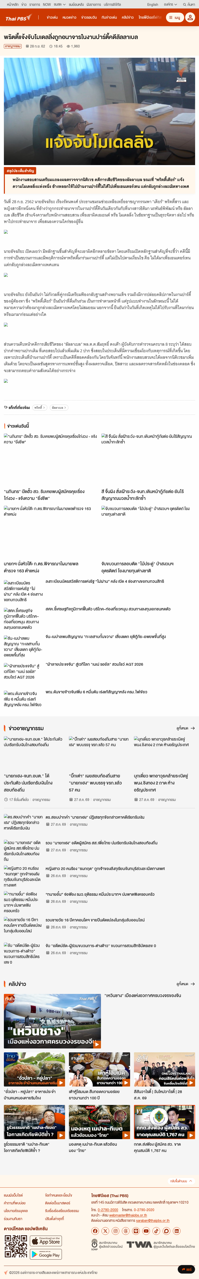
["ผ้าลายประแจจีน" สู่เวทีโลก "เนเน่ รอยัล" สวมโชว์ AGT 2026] (23, 674)
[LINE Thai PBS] (136, 1231)
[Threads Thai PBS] (126, 1231)
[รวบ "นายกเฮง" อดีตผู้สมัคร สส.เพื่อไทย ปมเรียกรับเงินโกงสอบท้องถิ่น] (23, 851)
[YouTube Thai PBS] (146, 1231)
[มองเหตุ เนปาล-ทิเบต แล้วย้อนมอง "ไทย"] (99, 1122)
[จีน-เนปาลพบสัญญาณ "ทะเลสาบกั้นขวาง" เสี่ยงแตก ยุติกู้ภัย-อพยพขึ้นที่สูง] (23, 646)
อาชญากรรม (12, 46)
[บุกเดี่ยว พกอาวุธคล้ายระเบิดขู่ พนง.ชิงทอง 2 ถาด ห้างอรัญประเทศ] (164, 753)
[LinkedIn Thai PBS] (177, 1231)
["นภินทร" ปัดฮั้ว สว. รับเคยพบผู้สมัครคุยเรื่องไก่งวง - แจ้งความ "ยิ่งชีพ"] (51, 459)
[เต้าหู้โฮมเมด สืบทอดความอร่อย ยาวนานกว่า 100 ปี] (99, 1069)
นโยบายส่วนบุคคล (16, 1210)
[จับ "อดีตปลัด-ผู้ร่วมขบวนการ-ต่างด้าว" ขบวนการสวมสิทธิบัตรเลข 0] (23, 953)
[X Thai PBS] (105, 1231)
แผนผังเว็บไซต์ (13, 1195)
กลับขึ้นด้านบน (178, 1181)
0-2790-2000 (108, 1209)
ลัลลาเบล (57, 407)
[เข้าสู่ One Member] (190, 17)
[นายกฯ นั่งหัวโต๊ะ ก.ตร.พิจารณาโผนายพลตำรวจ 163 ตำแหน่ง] (51, 532)
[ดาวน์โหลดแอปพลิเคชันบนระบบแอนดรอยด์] (46, 1254)
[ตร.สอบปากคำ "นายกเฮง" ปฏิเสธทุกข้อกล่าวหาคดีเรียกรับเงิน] (23, 825)
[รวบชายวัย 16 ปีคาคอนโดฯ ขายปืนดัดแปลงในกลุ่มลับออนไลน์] (23, 928)
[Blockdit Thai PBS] (166, 1231)
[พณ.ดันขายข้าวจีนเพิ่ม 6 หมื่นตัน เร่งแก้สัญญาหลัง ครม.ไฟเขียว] (23, 701)
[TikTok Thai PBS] (156, 1231)
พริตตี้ (38, 407)
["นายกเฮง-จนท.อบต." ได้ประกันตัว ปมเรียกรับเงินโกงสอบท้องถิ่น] (34, 753)
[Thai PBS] (19, 17)
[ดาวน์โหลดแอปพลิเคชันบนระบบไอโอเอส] (46, 1240)
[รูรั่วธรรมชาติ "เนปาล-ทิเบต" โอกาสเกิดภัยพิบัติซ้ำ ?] (34, 1122)
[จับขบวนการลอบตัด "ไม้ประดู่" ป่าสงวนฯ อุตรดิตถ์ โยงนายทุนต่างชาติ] (148, 532)
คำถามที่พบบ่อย (14, 1202)
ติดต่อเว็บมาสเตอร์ (57, 1202)
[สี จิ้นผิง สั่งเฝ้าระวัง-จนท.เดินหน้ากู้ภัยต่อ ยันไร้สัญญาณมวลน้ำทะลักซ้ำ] (148, 459)
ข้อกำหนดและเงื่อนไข (58, 1195)
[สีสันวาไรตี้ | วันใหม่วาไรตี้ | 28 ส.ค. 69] (164, 1069)
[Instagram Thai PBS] (115, 1231)
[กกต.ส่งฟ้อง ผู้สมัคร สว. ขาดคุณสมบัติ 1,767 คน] (164, 1122)
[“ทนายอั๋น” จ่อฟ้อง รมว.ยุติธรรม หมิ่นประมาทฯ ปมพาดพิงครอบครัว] (23, 902)
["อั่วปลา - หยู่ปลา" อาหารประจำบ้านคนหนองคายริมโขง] (34, 1069)
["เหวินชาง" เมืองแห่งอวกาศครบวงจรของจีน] (52, 1021)
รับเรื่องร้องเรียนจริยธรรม (62, 1210)
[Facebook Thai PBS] (95, 1231)
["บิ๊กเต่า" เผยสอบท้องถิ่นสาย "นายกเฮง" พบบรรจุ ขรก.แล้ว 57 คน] (99, 753)
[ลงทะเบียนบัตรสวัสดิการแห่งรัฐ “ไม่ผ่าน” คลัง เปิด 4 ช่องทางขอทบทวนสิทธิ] (23, 591)
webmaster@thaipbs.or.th (128, 1215)
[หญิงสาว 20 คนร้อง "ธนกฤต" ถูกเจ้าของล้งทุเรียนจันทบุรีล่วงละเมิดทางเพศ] (23, 876)
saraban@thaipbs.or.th (153, 1220)
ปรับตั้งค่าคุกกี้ (54, 1218)
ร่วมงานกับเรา (13, 1218)
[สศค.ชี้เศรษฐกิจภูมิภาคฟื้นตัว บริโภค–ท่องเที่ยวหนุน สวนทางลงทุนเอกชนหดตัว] (23, 619)
